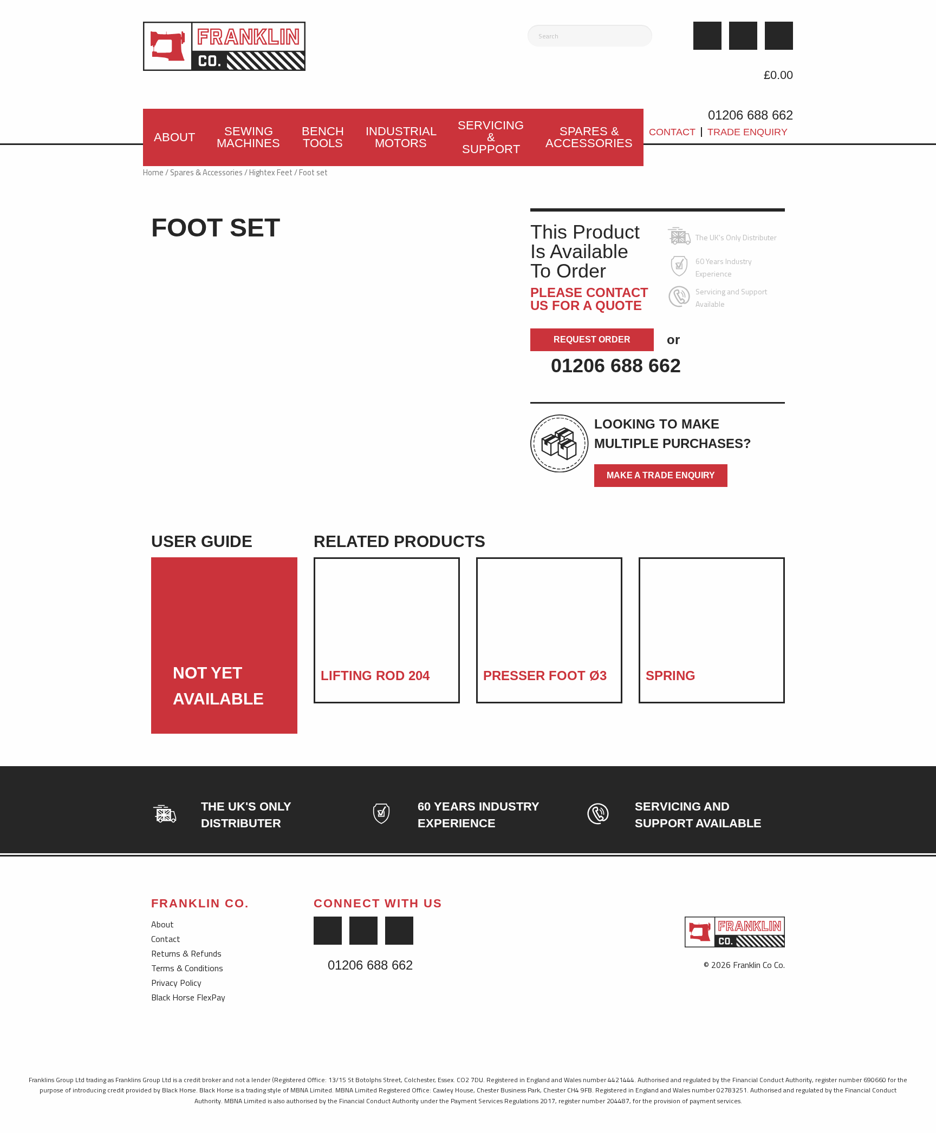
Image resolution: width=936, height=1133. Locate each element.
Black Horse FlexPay (188, 997)
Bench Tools (323, 137)
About (174, 137)
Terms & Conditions (187, 967)
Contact (672, 132)
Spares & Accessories (589, 137)
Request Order (592, 339)
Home (153, 172)
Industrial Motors (401, 137)
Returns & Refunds (186, 953)
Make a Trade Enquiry (661, 475)
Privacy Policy (176, 982)
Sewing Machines (248, 137)
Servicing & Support (491, 137)
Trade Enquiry (747, 132)
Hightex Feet (270, 172)
